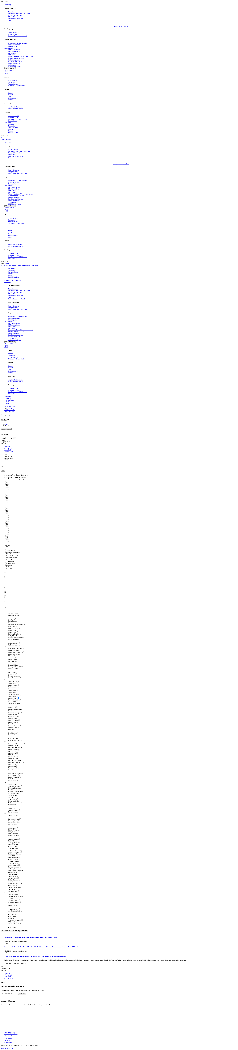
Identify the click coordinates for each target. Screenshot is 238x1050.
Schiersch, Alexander (14, 852)
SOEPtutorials (10, 563)
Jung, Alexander (13, 738)
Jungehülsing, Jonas (14, 740)
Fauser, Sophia (12, 672)
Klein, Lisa (11, 755)
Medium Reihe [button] (8, 458)
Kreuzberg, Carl (13, 758)
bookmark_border (6, 139)
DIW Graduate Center (10, 1034)
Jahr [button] (5, 455)
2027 (7, 482)
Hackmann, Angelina (14, 709)
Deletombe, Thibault (14, 650)
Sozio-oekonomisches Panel (121, 26)
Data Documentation (14, 63)
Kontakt (10, 100)
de (8, 263)
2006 (7, 521)
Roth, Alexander (13, 834)
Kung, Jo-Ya (12, 766)
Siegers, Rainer (12, 876)
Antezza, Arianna (13, 614)
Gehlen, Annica (12, 685)
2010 (7, 514)
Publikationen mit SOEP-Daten (17, 119)
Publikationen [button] (8, 48)
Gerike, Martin (12, 687)
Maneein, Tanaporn (14, 788)
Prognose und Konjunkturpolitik (17, 43)
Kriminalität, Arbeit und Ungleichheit (19, 13)
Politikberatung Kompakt (15, 61)
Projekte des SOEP (13, 117)
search (2, 1)
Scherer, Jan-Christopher (15, 850)
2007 (7, 519)
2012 (7, 510)
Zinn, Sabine (12, 927)
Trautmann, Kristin (13, 902)
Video (8, 547)
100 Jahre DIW (10, 550)
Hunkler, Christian (13, 726)
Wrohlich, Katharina (14, 924)
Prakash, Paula (12, 824)
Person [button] (6, 460)
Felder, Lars (11, 674)
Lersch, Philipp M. (13, 777)
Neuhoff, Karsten (13, 810)
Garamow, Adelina (13, 681)
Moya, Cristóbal (13, 801)
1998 (7, 536)
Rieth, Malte (11, 832)
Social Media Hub (13, 132)
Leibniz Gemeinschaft (10, 1032)
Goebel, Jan (11, 692)
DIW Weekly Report (14, 51)
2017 (7, 501)
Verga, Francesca (13, 909)
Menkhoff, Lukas (13, 797)
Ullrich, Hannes (12, 905)
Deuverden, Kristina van (15, 652)
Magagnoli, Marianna (14, 786)
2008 (7, 517)
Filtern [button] (3, 440)
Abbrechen (16, 930)
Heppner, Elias (12, 718)
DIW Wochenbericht (14, 50)
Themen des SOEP (13, 116)
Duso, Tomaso (12, 661)
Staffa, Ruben (12, 882)
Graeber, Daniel (12, 698)
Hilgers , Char (12, 722)
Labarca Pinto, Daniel (14, 773)
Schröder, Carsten (13, 861)
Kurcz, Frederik (12, 768)
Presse (6, 72)
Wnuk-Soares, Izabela (14, 920)
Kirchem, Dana (12, 751)
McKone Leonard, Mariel (15, 792)
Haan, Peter (11, 707)
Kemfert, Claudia (13, 745)
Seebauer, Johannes (14, 869)
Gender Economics (13, 32)
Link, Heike (11, 779)
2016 (7, 502)
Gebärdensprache (9, 410)
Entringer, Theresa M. (14, 667)
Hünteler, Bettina (13, 727)
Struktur (10, 93)
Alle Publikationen (10, 68)
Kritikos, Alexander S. (14, 760)
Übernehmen (24, 930)
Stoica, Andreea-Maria (14, 887)
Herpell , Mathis (13, 720)
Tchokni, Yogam (13, 894)
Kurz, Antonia (12, 770)
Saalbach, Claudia (13, 839)
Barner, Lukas (12, 623)
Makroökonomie (13, 12)
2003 (7, 527)
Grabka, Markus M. (14, 696)
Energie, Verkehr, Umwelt (16, 15)
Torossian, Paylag (13, 900)
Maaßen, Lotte (12, 784)
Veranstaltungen (9, 70)
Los (15, 438)
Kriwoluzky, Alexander (15, 762)
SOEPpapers (12, 65)
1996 (7, 540)
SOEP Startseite (12, 80)
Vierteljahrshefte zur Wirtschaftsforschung (20, 56)
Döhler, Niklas (12, 656)
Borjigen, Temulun (13, 634)
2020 (7, 495)
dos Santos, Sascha (13, 658)
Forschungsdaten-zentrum (15, 108)
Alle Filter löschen (6, 930)
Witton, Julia (12, 918)
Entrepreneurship (13, 34)
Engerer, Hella (12, 665)
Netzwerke (11, 126)
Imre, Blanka (12, 735)
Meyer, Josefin (12, 799)
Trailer (8, 567)
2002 (7, 528)
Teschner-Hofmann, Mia (15, 896)
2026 (7, 484)
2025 (7, 486)
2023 (7, 489)
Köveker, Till (12, 757)
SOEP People (10, 561)
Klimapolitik (12, 17)
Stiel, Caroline (12, 885)
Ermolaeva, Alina (13, 669)
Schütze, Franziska (13, 867)
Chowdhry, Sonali (13, 643)
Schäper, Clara (12, 846)
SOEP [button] (6, 73)
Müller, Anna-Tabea (14, 803)
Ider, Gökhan (12, 733)
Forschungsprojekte (14, 45)
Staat (9, 20)
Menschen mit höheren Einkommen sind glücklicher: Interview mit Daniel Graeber (30, 937)
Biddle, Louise (12, 630)
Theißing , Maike (13, 898)
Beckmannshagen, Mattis (15, 625)
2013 (7, 508)
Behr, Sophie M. (13, 626)
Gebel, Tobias (12, 683)
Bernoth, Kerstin (13, 628)
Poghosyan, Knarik (14, 823)
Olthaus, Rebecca (13, 815)
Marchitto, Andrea (13, 790)
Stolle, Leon (11, 889)
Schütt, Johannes (13, 865)
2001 (7, 530)
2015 (7, 504)
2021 (7, 493)
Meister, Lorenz (12, 795)
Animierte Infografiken (13, 552)
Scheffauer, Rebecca (14, 848)
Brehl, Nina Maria (13, 636)
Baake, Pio (11, 619)
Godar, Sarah (12, 690)
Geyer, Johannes (13, 689)
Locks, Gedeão (12, 781)
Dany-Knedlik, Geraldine (15, 648)
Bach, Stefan (12, 621)
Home (6, 424)
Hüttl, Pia (11, 729)
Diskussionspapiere (14, 60)
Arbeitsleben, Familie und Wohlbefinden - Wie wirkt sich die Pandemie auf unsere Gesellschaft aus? (35, 956)
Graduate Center (13, 127)
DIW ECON (8, 1035)
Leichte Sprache (9, 411)
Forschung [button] (7, 4)
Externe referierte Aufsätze (16, 58)
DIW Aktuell (12, 53)
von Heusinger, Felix (14, 911)
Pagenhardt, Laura (13, 819)
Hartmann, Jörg (12, 714)
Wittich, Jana (12, 916)
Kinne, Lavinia (12, 749)
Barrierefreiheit (8, 1039)
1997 (7, 538)
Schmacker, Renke (13, 857)
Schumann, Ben (13, 863)
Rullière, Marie (12, 835)
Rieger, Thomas (12, 830)
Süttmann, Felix (12, 891)
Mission (10, 94)
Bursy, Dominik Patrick (15, 638)
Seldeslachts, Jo (12, 872)
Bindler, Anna (12, 632)
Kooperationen (12, 121)
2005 (7, 523)
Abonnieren (22, 993)
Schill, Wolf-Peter (13, 856)
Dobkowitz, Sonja (13, 654)
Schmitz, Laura (12, 859)
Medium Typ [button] (8, 456)
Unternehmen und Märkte (15, 18)
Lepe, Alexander (13, 775)
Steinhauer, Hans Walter (15, 883)
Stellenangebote (12, 98)
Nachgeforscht (10, 559)
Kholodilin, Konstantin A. (15, 747)
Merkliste (12, 280)
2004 (7, 525)
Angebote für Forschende (15, 107)
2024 (7, 488)
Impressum (7, 1040)
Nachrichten (11, 82)
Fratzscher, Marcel (13, 678)
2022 (7, 491)
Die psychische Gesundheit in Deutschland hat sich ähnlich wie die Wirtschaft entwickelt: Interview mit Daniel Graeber (41, 947)
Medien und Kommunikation (16, 85)
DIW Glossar (10, 554)
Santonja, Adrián (13, 843)
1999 (7, 534)
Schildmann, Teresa (14, 854)
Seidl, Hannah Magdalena (15, 870)
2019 (7, 497)
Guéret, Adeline (12, 702)
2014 (7, 506)
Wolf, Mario (11, 922)
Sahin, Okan (12, 841)
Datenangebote (12, 46)
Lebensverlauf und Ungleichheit (17, 36)
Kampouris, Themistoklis (15, 744)
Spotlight (9, 565)
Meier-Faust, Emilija (14, 793)
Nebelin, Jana (12, 808)
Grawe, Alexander (13, 700)
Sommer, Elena (12, 878)
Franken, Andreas (13, 676)
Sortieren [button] (3, 443)
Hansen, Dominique (14, 713)
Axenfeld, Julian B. (14, 615)
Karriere (10, 129)
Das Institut (11, 124)
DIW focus (11, 55)
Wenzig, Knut (12, 914)
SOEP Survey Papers (14, 66)
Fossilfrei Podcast (11, 557)
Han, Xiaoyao (12, 711)
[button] (4, 1)
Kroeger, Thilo (12, 764)
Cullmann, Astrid (13, 645)
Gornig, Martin (12, 694)
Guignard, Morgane (14, 703)
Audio (8, 545)
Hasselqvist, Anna (13, 716)
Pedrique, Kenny (13, 821)
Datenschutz (8, 1042)
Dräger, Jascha (12, 659)
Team (9, 96)
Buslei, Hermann (13, 639)
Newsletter (4, 997)
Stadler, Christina (13, 880)
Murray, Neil (12, 805)
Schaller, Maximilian (14, 844)
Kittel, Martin (12, 753)
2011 (7, 512)
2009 (7, 515)
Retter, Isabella (12, 828)
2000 (7, 532)
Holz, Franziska (12, 724)
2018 (7, 499)
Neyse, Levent (12, 812)
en (1, 137)
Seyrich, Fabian (12, 874)
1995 (7, 541)
